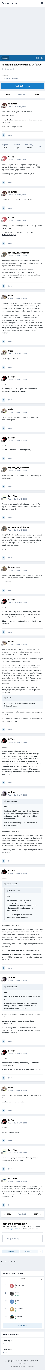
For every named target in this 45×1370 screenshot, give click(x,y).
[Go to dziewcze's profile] (4, 105)
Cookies (22, 1363)
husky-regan (14, 567)
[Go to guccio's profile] (12, 1302)
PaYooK (11, 377)
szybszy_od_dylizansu (18, 253)
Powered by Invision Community (22, 1366)
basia (6, 76)
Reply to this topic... (14, 1238)
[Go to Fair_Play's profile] (4, 497)
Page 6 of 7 (22, 94)
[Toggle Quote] (5, 698)
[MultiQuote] (3, 135)
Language (9, 1361)
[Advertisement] (22, 31)
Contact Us (34, 1361)
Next (37, 94)
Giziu (10, 351)
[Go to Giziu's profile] (4, 352)
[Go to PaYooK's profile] (4, 378)
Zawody (18, 78)
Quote (10, 135)
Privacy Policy (22, 1361)
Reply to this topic (22, 86)
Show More (22, 1325)
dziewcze (12, 103)
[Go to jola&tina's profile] (12, 1317)
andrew (11, 792)
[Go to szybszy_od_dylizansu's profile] (4, 254)
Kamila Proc (19, 1285)
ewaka (11, 295)
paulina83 (19, 1308)
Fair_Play (12, 496)
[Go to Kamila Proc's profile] (12, 1286)
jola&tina (18, 1316)
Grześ (11, 157)
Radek (17, 1293)
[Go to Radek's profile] (12, 1294)
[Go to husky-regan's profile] (4, 568)
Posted (17, 107)
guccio (17, 1301)
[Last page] (42, 94)
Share (11, 1251)
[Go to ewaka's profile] (4, 297)
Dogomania (9, 3)
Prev (8, 94)
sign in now (14, 1229)
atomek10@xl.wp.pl (9, 235)
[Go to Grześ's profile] (4, 158)
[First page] (3, 94)
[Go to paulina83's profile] (12, 1309)
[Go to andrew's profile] (4, 793)
